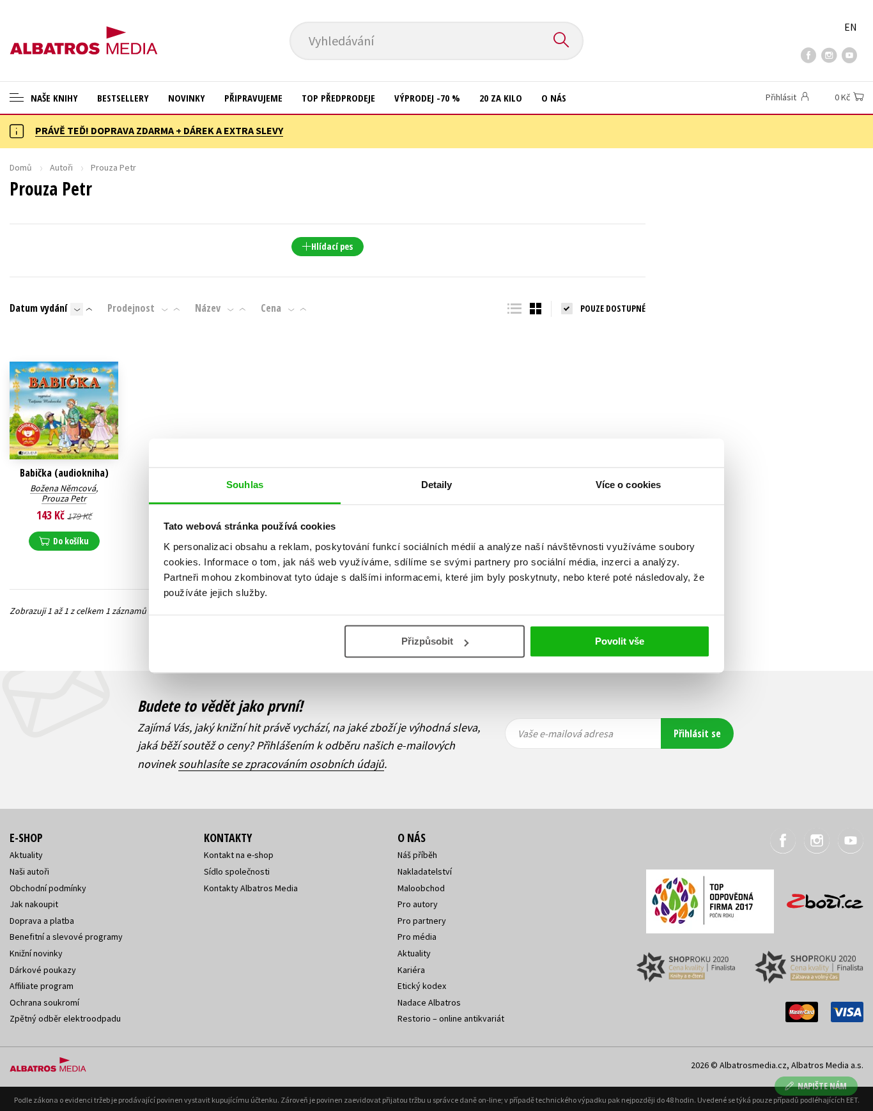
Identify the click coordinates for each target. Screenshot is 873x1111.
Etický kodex (422, 986)
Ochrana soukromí (44, 1002)
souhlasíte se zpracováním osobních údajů (281, 763)
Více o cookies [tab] (628, 484)
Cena (271, 308)
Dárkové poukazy (43, 970)
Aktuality (26, 855)
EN (850, 26)
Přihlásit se (697, 733)
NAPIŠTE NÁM (822, 1086)
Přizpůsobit (427, 641)
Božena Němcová (63, 488)
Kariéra (411, 970)
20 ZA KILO (500, 97)
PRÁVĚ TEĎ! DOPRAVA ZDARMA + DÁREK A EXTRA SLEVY (159, 130)
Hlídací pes (332, 246)
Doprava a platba (42, 920)
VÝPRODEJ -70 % (427, 97)
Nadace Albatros (429, 1002)
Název (207, 308)
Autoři (61, 167)
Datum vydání (38, 308)
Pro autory (418, 904)
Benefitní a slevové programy (66, 936)
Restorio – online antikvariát (451, 1018)
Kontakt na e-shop (239, 855)
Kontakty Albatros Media (251, 888)
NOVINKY (186, 97)
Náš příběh (417, 855)
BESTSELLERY (123, 97)
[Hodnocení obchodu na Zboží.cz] (818, 897)
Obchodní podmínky (48, 888)
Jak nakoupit (34, 904)
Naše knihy (53, 97)
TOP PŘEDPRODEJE (338, 97)
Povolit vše (619, 641)
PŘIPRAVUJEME (253, 97)
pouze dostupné (612, 308)
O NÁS (553, 97)
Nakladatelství (425, 871)
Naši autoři (29, 871)
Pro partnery (422, 920)
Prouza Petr (64, 498)
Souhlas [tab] (244, 484)
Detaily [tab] (436, 484)
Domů (21, 167)
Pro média (417, 936)
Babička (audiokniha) (64, 473)
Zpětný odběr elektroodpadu (65, 1018)
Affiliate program (41, 986)
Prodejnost (131, 308)
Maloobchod (421, 888)
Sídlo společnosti (237, 871)
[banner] (84, 30)
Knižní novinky (36, 953)
